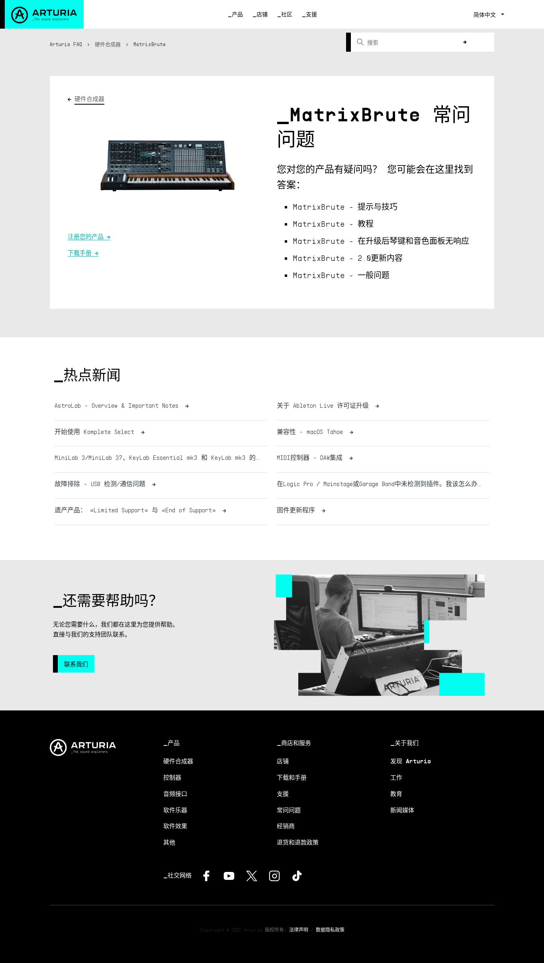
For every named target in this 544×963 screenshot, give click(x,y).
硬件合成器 (108, 44)
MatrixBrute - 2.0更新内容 (348, 258)
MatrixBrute (149, 44)
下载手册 (80, 252)
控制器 (172, 777)
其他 (169, 842)
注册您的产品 (86, 236)
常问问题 (289, 809)
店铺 (262, 14)
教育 (396, 793)
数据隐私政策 (330, 930)
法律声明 (298, 930)
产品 (237, 14)
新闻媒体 (402, 809)
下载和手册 (292, 777)
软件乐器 (175, 809)
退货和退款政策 (298, 842)
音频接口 (175, 793)
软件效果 (175, 825)
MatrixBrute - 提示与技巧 (345, 206)
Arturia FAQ (66, 44)
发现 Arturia (410, 761)
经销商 (286, 825)
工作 (396, 777)
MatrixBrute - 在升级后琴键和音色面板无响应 (381, 240)
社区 (286, 14)
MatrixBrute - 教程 (333, 223)
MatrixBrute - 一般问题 (341, 275)
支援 (311, 14)
